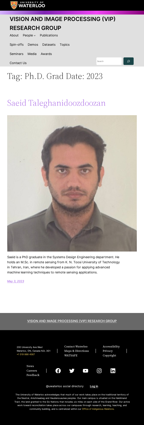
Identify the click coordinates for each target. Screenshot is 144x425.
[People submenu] (35, 35)
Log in (94, 386)
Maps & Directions (76, 351)
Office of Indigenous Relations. (98, 409)
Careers (32, 370)
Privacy (108, 351)
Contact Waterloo (75, 346)
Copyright (109, 355)
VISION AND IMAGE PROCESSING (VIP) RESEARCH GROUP (72, 321)
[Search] (128, 61)
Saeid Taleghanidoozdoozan (56, 103)
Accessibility (111, 346)
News (30, 366)
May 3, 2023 (15, 281)
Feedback (33, 375)
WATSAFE (70, 355)
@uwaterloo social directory (65, 386)
